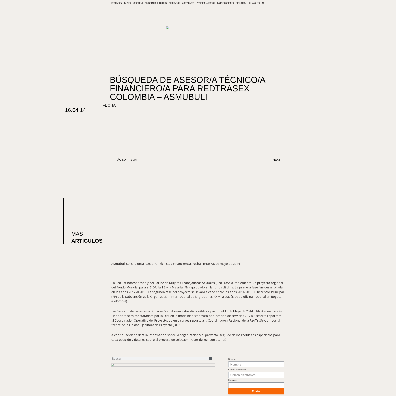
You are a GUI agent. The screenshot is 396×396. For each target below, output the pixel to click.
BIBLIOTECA (241, 3)
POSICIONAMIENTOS (205, 3)
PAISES (127, 3)
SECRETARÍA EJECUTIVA (156, 3)
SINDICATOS (174, 3)
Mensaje (232, 380)
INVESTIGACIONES (225, 3)
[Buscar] (210, 358)
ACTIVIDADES (188, 3)
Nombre (232, 359)
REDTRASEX (116, 3)
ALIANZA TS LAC (256, 3)
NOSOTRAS (138, 3)
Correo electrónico (237, 369)
